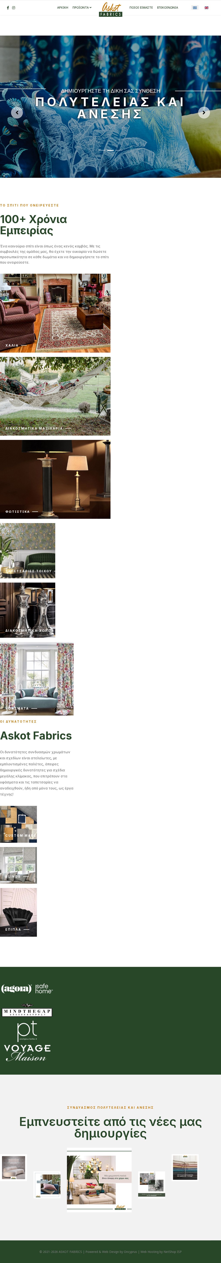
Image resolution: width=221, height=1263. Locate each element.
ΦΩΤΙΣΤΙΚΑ (17, 512)
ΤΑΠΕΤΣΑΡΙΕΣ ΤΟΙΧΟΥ (28, 571)
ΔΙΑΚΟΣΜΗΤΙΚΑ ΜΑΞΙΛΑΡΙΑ (34, 428)
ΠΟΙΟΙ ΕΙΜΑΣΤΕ (141, 7)
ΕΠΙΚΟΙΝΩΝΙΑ (167, 7)
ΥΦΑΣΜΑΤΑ (17, 708)
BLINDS (13, 876)
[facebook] (8, 7)
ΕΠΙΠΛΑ (13, 929)
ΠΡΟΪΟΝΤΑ (81, 7)
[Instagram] (13, 7)
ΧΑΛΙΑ (12, 345)
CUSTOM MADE (21, 835)
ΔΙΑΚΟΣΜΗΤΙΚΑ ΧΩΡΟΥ (29, 630)
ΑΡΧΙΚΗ (62, 7)
